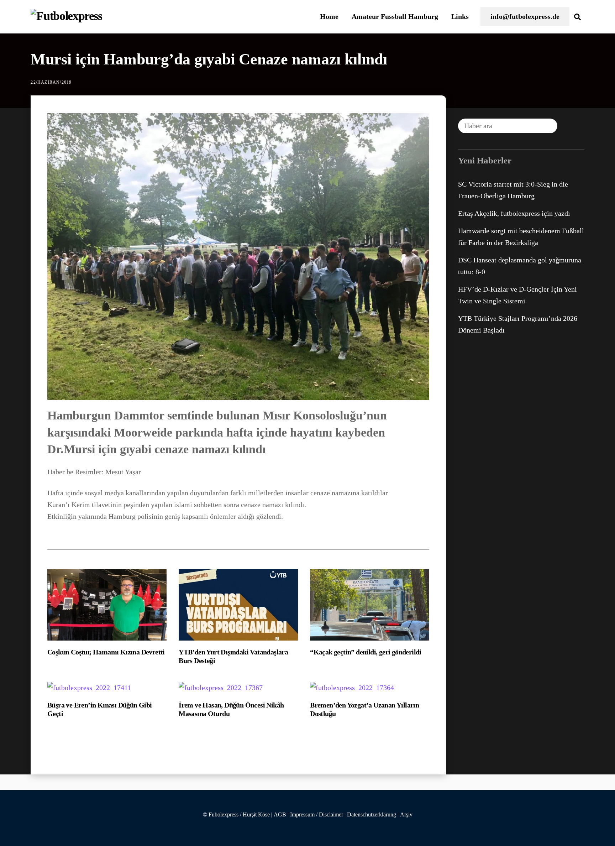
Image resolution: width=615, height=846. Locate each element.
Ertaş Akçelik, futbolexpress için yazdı (514, 213)
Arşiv (406, 814)
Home (329, 16)
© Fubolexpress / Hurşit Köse (236, 814)
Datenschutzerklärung (371, 814)
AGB (280, 814)
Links (460, 16)
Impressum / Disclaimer (316, 814)
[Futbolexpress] (66, 15)
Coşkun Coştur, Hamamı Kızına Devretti (106, 652)
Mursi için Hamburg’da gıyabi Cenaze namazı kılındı (209, 59)
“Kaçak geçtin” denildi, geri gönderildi (365, 652)
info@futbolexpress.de (524, 16)
